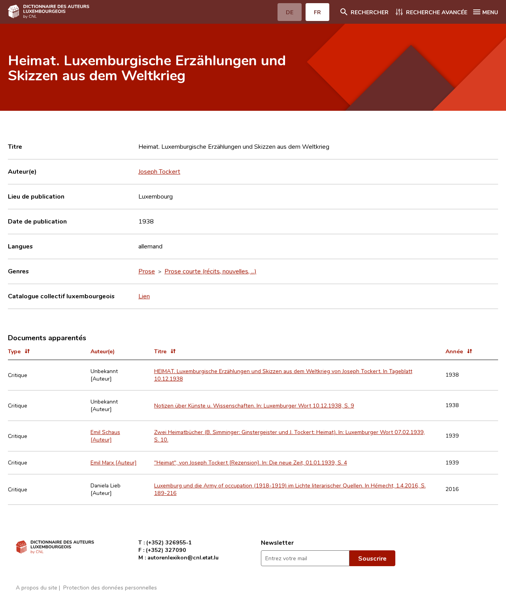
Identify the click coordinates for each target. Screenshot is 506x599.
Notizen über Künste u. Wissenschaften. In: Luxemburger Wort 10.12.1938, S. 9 (254, 405)
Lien (144, 296)
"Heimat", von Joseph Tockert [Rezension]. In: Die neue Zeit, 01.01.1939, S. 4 (250, 462)
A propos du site (36, 587)
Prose (146, 271)
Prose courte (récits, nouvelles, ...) (210, 271)
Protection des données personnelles (110, 587)
